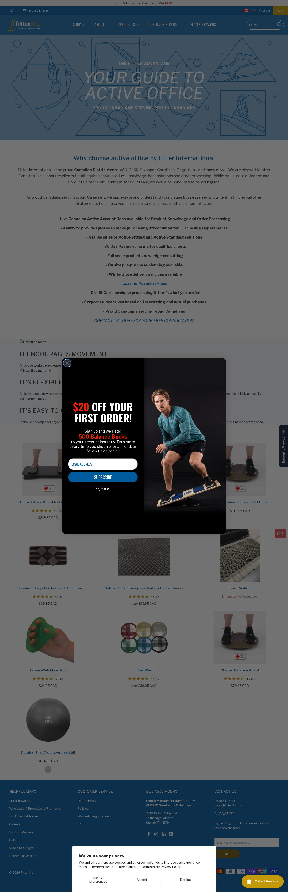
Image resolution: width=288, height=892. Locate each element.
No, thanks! (103, 489)
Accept (142, 880)
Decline (185, 880)
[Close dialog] (67, 363)
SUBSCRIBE (103, 477)
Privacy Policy (171, 867)
